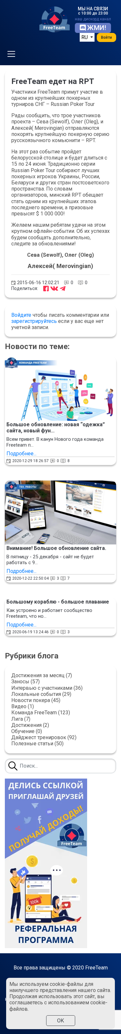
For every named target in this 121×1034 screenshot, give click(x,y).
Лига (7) (20, 719)
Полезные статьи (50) (37, 743)
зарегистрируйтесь (34, 321)
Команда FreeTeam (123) (40, 712)
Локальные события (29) (41, 694)
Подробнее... (21, 453)
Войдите (21, 315)
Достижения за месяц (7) (41, 675)
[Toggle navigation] (11, 54)
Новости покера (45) (35, 700)
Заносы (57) (25, 681)
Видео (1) (22, 706)
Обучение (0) (26, 731)
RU (85, 37)
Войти (106, 37)
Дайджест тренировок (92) (43, 737)
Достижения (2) (30, 725)
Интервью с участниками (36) (47, 688)
